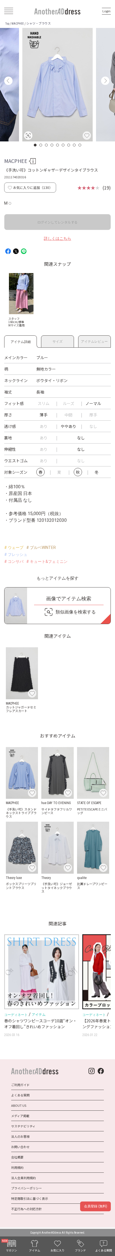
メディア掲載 (20, 1116)
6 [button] (63, 145)
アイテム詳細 (21, 341)
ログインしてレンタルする (57, 222)
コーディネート (16, 1015)
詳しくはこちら (57, 238)
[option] (57, 84)
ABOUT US (18, 1105)
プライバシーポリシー (26, 1188)
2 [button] (41, 145)
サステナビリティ (23, 1126)
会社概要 (17, 1157)
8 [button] (74, 145)
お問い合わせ (20, 1147)
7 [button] (69, 145)
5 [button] (57, 145)
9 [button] (80, 145)
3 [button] (46, 145)
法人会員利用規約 (23, 1178)
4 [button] (52, 145)
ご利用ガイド (20, 1085)
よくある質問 (20, 1095)
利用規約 (17, 1167)
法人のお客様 (20, 1136)
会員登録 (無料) (95, 1206)
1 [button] (35, 145)
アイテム (38, 1014)
